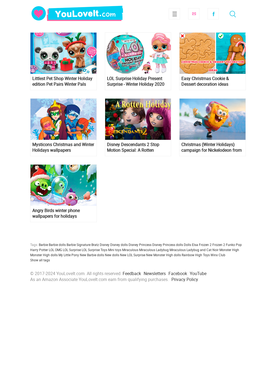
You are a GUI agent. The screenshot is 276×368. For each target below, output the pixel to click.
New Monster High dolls (163, 255)
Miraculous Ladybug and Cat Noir (194, 250)
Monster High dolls (44, 255)
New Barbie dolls (92, 255)
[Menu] (174, 13)
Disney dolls (119, 244)
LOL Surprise (72, 250)
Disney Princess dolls (167, 244)
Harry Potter (39, 250)
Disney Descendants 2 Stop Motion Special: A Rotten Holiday (133, 147)
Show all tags (40, 260)
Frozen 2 (218, 244)
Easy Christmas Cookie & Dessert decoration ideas (205, 81)
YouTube (198, 273)
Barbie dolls (57, 244)
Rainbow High (192, 255)
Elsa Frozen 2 (202, 244)
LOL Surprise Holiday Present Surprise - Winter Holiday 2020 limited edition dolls (135, 81)
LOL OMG (55, 250)
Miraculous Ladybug (154, 250)
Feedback (132, 273)
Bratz (95, 244)
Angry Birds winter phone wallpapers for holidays (56, 213)
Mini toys (114, 250)
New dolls (112, 255)
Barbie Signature (79, 244)
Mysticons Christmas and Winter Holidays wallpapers (63, 147)
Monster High (229, 250)
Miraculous (130, 250)
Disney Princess (140, 244)
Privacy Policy (184, 279)
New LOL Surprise (132, 255)
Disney (104, 244)
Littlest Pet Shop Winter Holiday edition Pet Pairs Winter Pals (62, 81)
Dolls (187, 244)
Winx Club (218, 255)
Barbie (43, 244)
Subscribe (193, 13)
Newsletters (155, 273)
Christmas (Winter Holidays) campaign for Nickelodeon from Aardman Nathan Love (211, 147)
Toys (206, 255)
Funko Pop (234, 244)
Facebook (213, 13)
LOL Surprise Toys (94, 250)
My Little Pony (68, 255)
